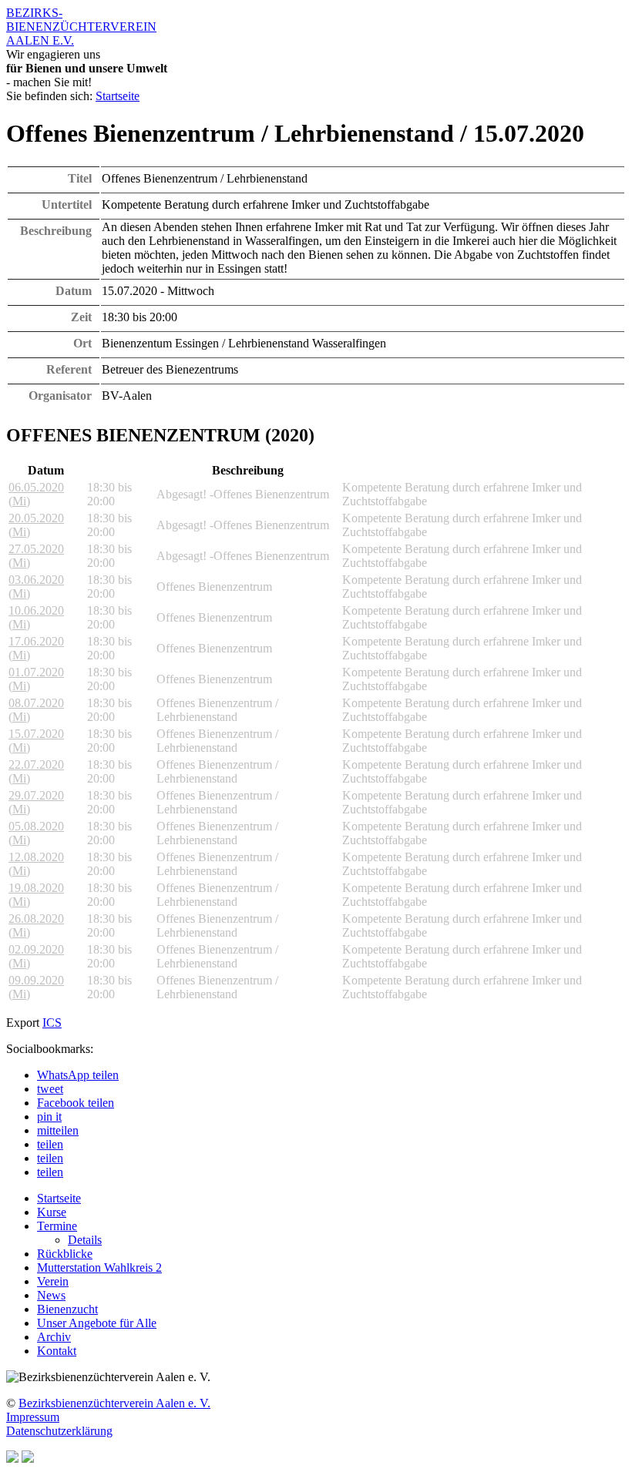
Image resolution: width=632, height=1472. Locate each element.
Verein (53, 1281)
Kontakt (56, 1350)
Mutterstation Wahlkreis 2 (99, 1267)
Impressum (32, 1416)
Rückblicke (64, 1253)
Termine (57, 1225)
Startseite (118, 95)
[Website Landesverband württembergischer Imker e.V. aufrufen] (28, 1458)
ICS (52, 1022)
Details (85, 1239)
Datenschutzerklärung (59, 1430)
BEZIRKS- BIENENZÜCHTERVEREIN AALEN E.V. (81, 26)
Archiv (54, 1336)
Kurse (51, 1212)
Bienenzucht (67, 1309)
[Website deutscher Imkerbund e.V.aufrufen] (12, 1458)
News (51, 1295)
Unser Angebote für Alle (96, 1322)
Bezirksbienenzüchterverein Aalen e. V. (114, 1403)
